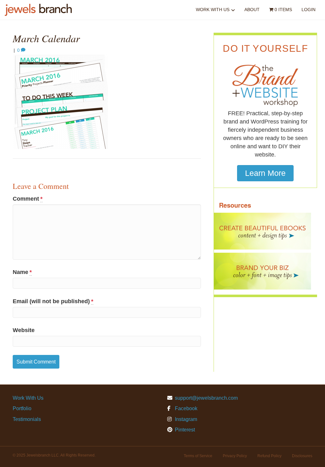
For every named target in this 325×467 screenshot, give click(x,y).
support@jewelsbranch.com (206, 398)
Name (22, 272)
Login (308, 9)
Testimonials (27, 419)
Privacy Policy (235, 456)
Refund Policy (269, 456)
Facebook (185, 408)
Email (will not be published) (53, 301)
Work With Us (212, 9)
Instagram (185, 419)
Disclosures (302, 456)
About (252, 9)
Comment (28, 199)
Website (24, 330)
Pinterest (184, 429)
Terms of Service (198, 456)
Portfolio (22, 408)
